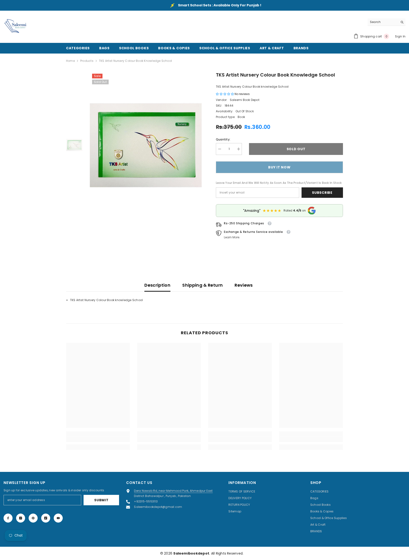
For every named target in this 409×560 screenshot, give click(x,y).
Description (157, 285)
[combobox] (383, 22)
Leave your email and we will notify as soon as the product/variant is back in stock (279, 183)
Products (86, 61)
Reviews (244, 285)
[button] (225, 94)
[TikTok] (45, 518)
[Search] (386, 22)
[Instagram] (20, 518)
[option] (146, 145)
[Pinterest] (33, 518)
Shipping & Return (202, 285)
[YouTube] (58, 518)
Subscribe (322, 192)
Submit (101, 500)
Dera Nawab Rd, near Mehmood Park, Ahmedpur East (173, 491)
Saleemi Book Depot (244, 100)
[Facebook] (8, 518)
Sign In (400, 36)
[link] (98, 439)
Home (70, 61)
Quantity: (223, 139)
